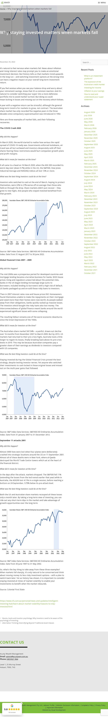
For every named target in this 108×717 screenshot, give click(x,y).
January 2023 (89, 231)
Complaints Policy (87, 705)
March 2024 (89, 192)
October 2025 (90, 141)
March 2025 (89, 160)
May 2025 (88, 154)
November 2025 (91, 138)
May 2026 (88, 122)
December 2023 (90, 199)
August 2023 (89, 212)
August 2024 (89, 180)
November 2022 (91, 237)
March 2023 (89, 228)
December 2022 (90, 234)
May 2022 (88, 257)
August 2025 (89, 147)
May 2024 (88, 189)
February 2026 (90, 128)
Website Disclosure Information (67, 705)
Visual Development (58, 710)
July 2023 (88, 215)
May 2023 (88, 221)
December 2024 (90, 167)
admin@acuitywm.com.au (17, 656)
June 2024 (88, 186)
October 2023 (90, 205)
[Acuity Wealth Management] (5, 2)
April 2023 (88, 225)
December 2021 (90, 270)
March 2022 (89, 263)
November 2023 (91, 202)
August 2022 (89, 247)
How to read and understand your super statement (94, 97)
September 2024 (91, 176)
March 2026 (89, 125)
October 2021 (90, 273)
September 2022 (91, 244)
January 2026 (89, 131)
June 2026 (88, 118)
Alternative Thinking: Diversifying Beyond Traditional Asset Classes (28, 623)
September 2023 (91, 209)
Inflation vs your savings (94, 91)
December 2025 (90, 134)
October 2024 (90, 173)
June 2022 (88, 254)
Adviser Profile (49, 705)
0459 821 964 (12, 659)
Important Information (55, 707)
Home (2, 8)
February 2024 (90, 196)
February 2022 (90, 266)
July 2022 (88, 250)
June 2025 (88, 151)
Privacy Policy (100, 705)
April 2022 (88, 260)
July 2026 (88, 115)
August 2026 (89, 112)
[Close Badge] (21, 703)
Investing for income (92, 87)
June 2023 (88, 218)
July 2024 (88, 183)
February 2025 (90, 163)
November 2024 (91, 170)
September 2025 (91, 144)
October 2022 (90, 241)
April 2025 (88, 157)
